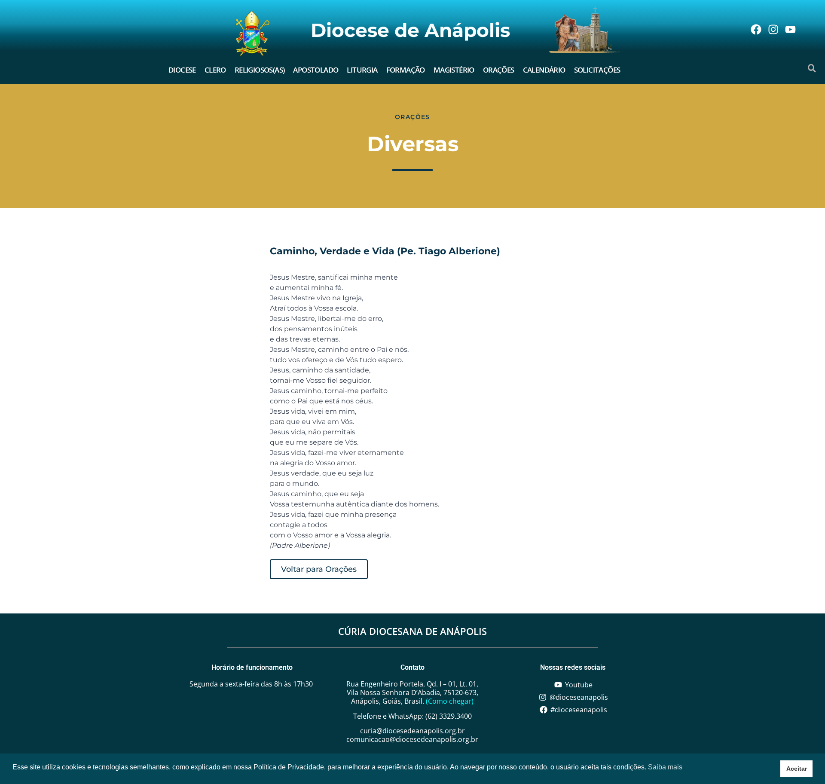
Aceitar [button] (796, 768)
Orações (498, 70)
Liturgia (362, 70)
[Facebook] (755, 29)
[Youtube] (790, 29)
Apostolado (315, 70)
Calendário (544, 70)
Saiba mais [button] (665, 767)
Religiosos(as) (260, 70)
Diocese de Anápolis (410, 30)
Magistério (454, 70)
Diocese (182, 70)
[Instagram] (773, 29)
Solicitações (597, 70)
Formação (405, 70)
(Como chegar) (450, 701)
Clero (215, 70)
